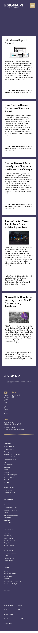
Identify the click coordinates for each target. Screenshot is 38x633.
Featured (22, 284)
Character (10, 355)
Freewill (6, 512)
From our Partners (9, 558)
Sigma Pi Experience (9, 550)
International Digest (14, 92)
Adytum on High (8, 614)
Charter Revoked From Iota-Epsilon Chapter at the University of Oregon (19, 166)
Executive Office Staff (9, 449)
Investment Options (9, 522)
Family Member (8, 609)
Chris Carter (11, 90)
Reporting (6, 451)
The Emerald (26, 92)
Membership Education (10, 457)
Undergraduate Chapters (13, 282)
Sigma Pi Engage (8, 576)
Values (25, 282)
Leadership (7, 485)
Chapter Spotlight (11, 284)
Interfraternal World (14, 278)
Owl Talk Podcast (8, 538)
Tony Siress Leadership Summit (12, 583)
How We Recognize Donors (11, 515)
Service (17, 355)
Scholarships (7, 517)
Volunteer (6, 482)
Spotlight (17, 357)
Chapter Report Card (9, 492)
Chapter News (12, 206)
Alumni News (11, 148)
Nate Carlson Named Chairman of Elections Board (17, 108)
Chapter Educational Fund (10, 507)
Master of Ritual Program (10, 474)
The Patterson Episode (9, 459)
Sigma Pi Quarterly (9, 545)
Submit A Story (8, 535)
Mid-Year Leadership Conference (12, 581)
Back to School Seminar (10, 573)
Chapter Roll (7, 467)
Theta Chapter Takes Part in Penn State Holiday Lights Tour (17, 224)
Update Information (9, 487)
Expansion (6, 472)
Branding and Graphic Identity (12, 454)
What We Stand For (9, 446)
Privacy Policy (8, 623)
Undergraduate (8, 605)
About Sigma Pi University (10, 510)
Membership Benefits (9, 477)
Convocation (7, 578)
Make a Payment (8, 490)
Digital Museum (8, 462)
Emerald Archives (8, 560)
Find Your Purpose (8, 464)
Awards (6, 469)
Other (19, 609)
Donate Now (7, 520)
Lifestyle (6, 555)
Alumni (20, 605)
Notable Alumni (8, 479)
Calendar (6, 571)
